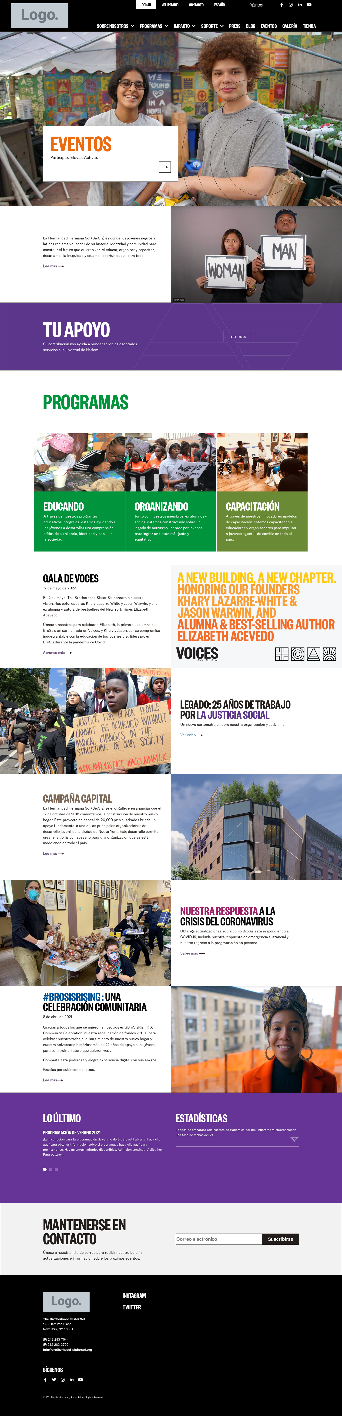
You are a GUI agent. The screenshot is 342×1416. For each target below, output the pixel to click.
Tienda (309, 25)
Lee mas (237, 336)
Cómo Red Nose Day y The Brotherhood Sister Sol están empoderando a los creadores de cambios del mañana (96, 1132)
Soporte (209, 25)
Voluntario (170, 4)
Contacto (196, 4)
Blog (250, 25)
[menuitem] (220, 4)
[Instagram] (290, 4)
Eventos (269, 25)
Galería (289, 25)
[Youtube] (309, 4)
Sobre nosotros (112, 25)
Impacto (182, 25)
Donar (146, 4)
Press (234, 25)
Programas (151, 25)
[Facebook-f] (281, 4)
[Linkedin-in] (300, 4)
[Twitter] (54, 1380)
